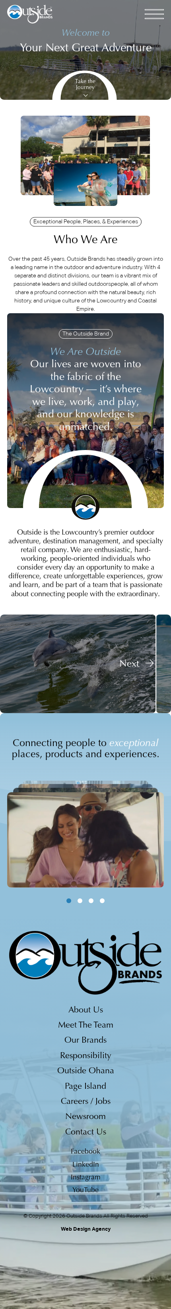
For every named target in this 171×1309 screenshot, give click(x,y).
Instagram (86, 1177)
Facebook (85, 1152)
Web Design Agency (86, 1229)
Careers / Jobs (86, 1102)
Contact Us (85, 1132)
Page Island (85, 1086)
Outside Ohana (85, 1071)
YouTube (85, 1190)
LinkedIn (85, 1165)
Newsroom (85, 1117)
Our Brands (85, 1040)
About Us (85, 1010)
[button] (137, 664)
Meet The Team (85, 1025)
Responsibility (85, 1056)
